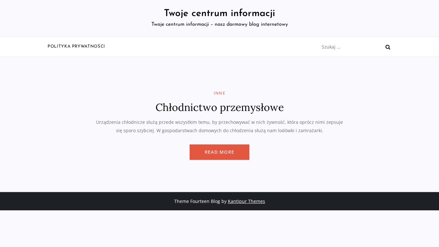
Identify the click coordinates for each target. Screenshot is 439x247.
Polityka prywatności (76, 46)
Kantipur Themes (246, 201)
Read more (219, 152)
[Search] (388, 47)
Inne (219, 93)
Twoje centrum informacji (219, 14)
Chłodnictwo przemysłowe (220, 107)
